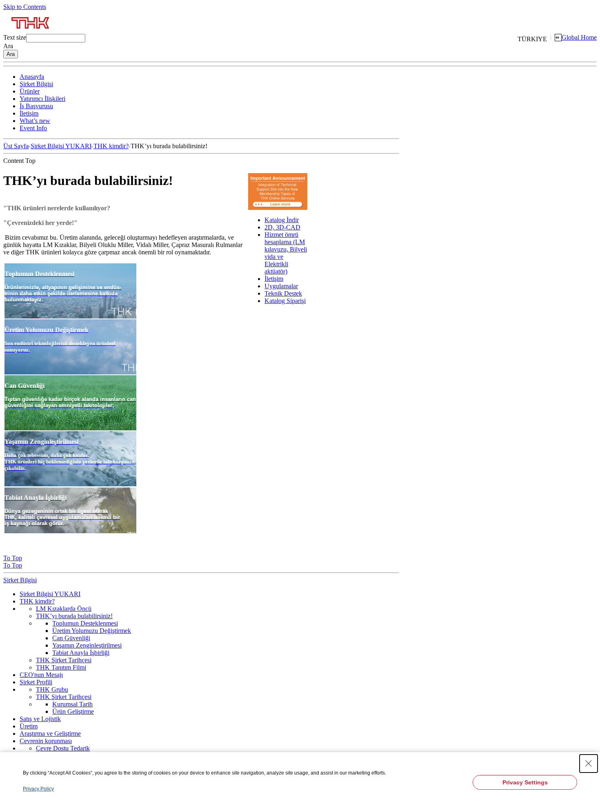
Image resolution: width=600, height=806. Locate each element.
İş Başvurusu (36, 105)
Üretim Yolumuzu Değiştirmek (91, 630)
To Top (12, 557)
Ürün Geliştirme (73, 711)
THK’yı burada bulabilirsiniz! (74, 615)
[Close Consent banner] (589, 764)
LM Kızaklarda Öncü (63, 608)
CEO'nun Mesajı (41, 674)
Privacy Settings (525, 782)
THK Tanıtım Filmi (61, 667)
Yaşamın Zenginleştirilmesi (87, 645)
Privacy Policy (38, 789)
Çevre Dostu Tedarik (63, 748)
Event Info (33, 128)
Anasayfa (32, 76)
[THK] (30, 31)
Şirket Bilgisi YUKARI (61, 145)
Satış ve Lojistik (40, 718)
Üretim (29, 726)
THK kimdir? (111, 145)
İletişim (29, 113)
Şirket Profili (36, 682)
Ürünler (30, 91)
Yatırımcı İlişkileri (42, 98)
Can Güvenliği (71, 638)
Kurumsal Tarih (72, 704)
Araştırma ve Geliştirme (50, 733)
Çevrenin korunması (46, 740)
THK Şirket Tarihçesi (63, 660)
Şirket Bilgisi (36, 83)
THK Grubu (52, 689)
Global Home (579, 37)
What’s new (35, 120)
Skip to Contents (24, 6)
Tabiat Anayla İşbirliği (80, 652)
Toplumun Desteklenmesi (85, 623)
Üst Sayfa (16, 145)
